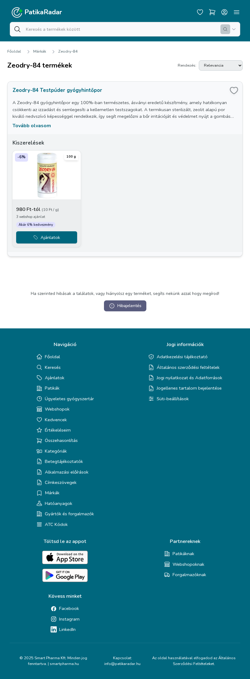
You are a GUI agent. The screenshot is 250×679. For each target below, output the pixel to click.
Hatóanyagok (58, 503)
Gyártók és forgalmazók (69, 514)
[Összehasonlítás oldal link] (212, 12)
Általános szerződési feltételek (188, 367)
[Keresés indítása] (225, 29)
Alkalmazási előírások (66, 472)
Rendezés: (187, 65)
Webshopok (57, 409)
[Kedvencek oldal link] (200, 12)
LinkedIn (67, 629)
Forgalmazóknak (189, 575)
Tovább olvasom (31, 125)
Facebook (69, 608)
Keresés (53, 367)
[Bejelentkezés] (224, 12)
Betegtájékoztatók (64, 461)
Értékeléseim (58, 430)
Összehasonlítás (61, 440)
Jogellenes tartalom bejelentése (189, 388)
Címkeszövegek (61, 482)
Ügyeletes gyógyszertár (69, 399)
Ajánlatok (54, 378)
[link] (125, 169)
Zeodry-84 (68, 51)
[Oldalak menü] (236, 12)
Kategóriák (56, 451)
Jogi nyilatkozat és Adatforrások (189, 378)
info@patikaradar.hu (122, 664)
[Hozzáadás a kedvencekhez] (234, 90)
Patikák (52, 388)
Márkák (39, 51)
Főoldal (14, 51)
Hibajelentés (129, 306)
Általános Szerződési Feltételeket (204, 661)
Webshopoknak (188, 564)
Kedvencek (56, 420)
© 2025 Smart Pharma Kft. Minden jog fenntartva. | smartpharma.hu (53, 661)
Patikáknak (183, 554)
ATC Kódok (56, 524)
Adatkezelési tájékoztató (182, 357)
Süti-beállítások (173, 399)
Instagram (69, 619)
